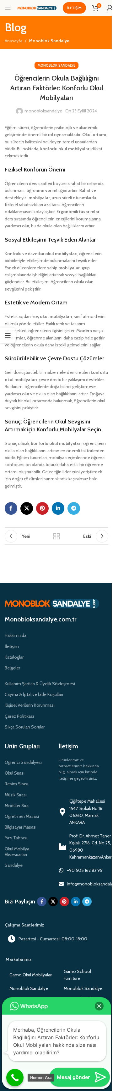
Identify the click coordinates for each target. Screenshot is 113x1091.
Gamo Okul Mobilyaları (30, 975)
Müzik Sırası (16, 795)
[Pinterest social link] (42, 508)
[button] (99, 1006)
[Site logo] (36, 7)
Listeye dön (56, 536)
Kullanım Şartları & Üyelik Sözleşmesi (40, 683)
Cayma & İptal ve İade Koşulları (34, 694)
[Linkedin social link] (58, 508)
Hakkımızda (15, 635)
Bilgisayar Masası (20, 827)
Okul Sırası (14, 773)
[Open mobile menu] (8, 8)
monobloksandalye (43, 111)
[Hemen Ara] (15, 1077)
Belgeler (12, 668)
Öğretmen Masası (22, 816)
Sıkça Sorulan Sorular (25, 727)
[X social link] (26, 508)
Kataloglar (14, 657)
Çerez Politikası (19, 716)
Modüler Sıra (17, 805)
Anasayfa (13, 41)
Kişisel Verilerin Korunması (30, 705)
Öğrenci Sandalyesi (23, 762)
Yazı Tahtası (16, 838)
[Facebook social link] (11, 508)
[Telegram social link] (73, 508)
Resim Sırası (16, 784)
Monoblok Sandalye (49, 41)
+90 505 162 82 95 (84, 870)
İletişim (74, 7)
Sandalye (14, 865)
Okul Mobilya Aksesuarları (17, 851)
